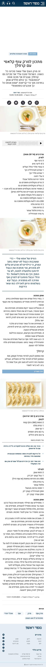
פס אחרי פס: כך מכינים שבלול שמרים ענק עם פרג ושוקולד (22, 462)
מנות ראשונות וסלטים (18, 53)
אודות (39, 656)
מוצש (28, 641)
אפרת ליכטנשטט (26, 92)
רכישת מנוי (37, 659)
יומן (40, 643)
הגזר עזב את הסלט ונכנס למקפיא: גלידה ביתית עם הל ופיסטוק (22, 447)
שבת (28, 643)
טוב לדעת (15, 643)
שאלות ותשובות (13, 654)
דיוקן (28, 639)
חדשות (39, 639)
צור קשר (38, 654)
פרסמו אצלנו (26, 654)
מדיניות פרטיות (25, 656)
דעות (39, 641)
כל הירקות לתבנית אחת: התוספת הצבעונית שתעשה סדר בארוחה (23, 455)
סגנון (16, 639)
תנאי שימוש (26, 659)
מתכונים (33, 53)
